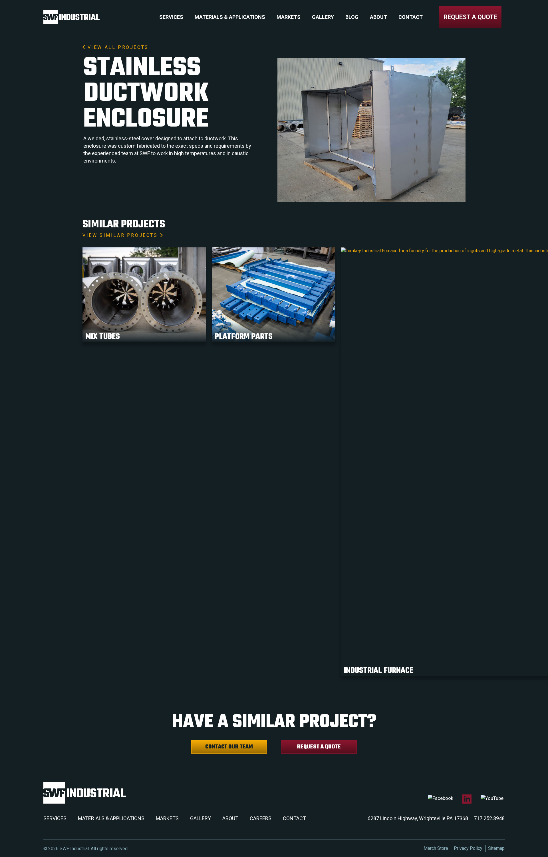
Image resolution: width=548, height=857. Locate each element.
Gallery (323, 17)
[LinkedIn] (467, 799)
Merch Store (436, 848)
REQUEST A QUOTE (470, 17)
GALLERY (200, 818)
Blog (351, 17)
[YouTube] (492, 798)
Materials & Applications (230, 17)
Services (171, 17)
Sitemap (496, 848)
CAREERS (260, 818)
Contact (410, 17)
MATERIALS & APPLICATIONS (111, 818)
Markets (289, 17)
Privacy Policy (468, 848)
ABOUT (230, 818)
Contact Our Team (229, 746)
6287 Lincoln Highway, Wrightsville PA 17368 (418, 818)
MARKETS (167, 818)
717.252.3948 (489, 818)
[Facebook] (440, 798)
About (378, 17)
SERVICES (55, 818)
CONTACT (294, 818)
